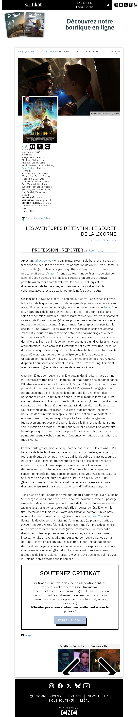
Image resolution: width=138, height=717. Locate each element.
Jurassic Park (95, 516)
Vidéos (73, 11)
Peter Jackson (29, 168)
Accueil (22, 51)
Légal (84, 700)
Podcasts (93, 11)
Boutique (85, 15)
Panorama (84, 7)
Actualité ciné (35, 51)
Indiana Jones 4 (43, 260)
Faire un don (70, 620)
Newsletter (98, 696)
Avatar (50, 273)
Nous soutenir (61, 700)
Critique (49, 51)
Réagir (28, 635)
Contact (75, 696)
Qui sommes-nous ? (45, 696)
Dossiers (84, 3)
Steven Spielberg (34, 218)
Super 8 (108, 307)
